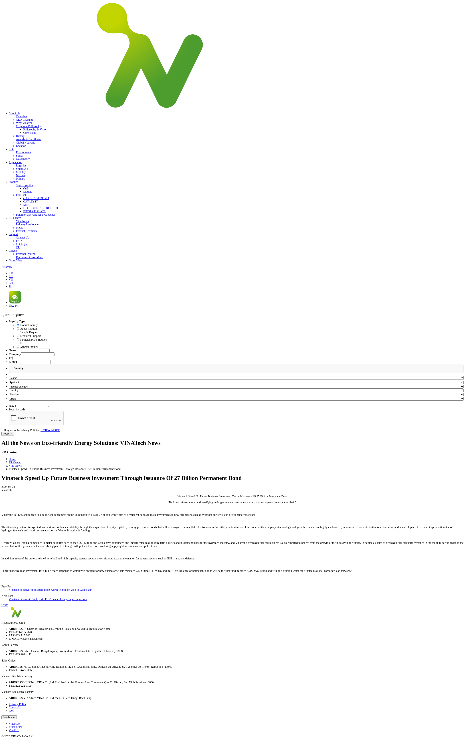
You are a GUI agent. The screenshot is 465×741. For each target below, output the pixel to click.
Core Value (29, 132)
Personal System (25, 253)
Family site (9, 717)
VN (11, 279)
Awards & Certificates (28, 139)
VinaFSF (14, 730)
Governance (23, 158)
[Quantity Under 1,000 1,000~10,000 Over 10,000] (236, 390)
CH (11, 282)
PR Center (15, 217)
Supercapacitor (24, 185)
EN (6, 266)
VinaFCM (14, 723)
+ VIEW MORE (50, 430)
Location (21, 145)
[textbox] (20, 368)
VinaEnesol (15, 726)
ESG (11, 149)
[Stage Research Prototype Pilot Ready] (236, 398)
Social (19, 155)
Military (20, 178)
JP (10, 286)
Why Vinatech (24, 122)
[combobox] (236, 368)
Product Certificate (26, 231)
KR (11, 273)
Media (19, 227)
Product (13, 181)
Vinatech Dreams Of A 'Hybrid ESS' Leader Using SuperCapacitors (48, 599)
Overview (21, 116)
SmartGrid (22, 168)
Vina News (22, 221)
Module (20, 175)
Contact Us (22, 237)
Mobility (21, 172)
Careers (13, 250)
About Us (14, 113)
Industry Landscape (27, 224)
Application (15, 162)
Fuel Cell (21, 194)
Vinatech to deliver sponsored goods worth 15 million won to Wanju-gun (50, 589)
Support (13, 234)
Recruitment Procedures (29, 257)
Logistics (21, 165)
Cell (25, 188)
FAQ (19, 240)
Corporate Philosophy (28, 126)
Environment (23, 152)
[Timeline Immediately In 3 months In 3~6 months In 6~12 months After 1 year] (236, 394)
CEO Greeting (24, 119)
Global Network (25, 142)
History (20, 136)
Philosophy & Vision (35, 129)
